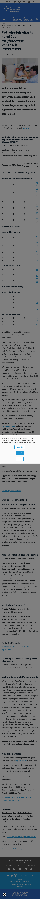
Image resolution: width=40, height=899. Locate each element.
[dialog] (20, 449)
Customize (19, 447)
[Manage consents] (4, 894)
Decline (19, 459)
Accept (19, 453)
